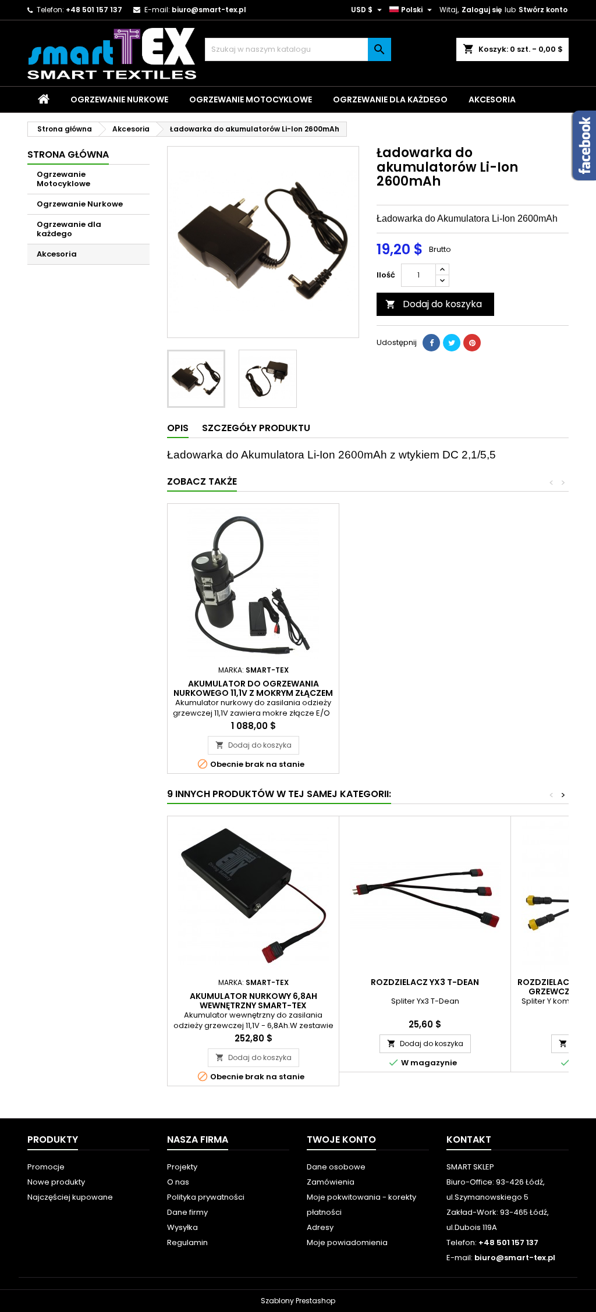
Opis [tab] (178, 428)
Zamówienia (330, 1181)
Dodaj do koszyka (433, 304)
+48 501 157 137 (94, 10)
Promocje (46, 1166)
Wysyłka (182, 1227)
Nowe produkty (56, 1181)
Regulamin (187, 1242)
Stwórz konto (543, 10)
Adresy (320, 1227)
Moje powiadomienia (347, 1242)
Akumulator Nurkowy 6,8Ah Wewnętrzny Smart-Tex (253, 1000)
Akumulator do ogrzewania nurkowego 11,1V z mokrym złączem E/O (253, 693)
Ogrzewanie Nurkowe (119, 99)
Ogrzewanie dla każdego (390, 99)
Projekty (182, 1166)
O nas (178, 1181)
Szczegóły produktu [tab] (256, 428)
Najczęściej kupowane (70, 1197)
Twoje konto (341, 1139)
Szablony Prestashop (298, 1301)
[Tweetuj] (451, 342)
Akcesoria (492, 99)
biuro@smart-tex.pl (209, 10)
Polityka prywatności (205, 1197)
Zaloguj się (482, 10)
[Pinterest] (472, 342)
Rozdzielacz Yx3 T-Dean (425, 982)
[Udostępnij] (431, 342)
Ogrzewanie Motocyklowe (250, 99)
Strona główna (68, 154)
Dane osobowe (336, 1166)
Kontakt (468, 1139)
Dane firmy (187, 1212)
